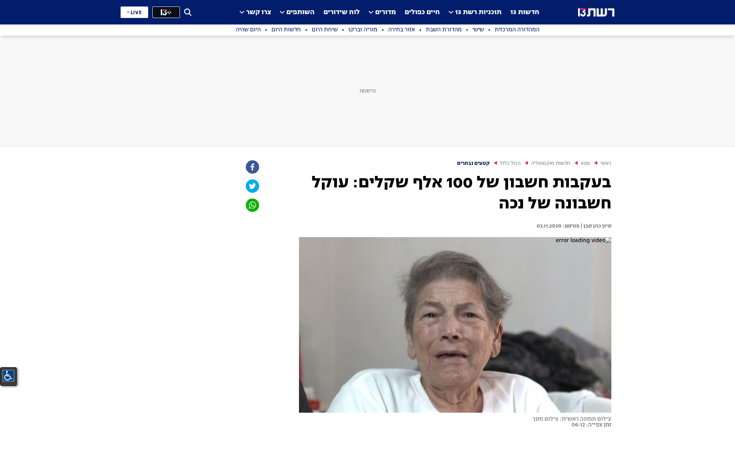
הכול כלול (510, 163)
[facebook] (252, 167)
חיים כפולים (422, 12)
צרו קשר (258, 12)
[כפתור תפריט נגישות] (8, 375)
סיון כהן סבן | (595, 226)
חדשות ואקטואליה (550, 163)
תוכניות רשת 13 (478, 12)
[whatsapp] (252, 205)
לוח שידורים (341, 12)
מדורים (385, 12)
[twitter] (252, 186)
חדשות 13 (524, 12)
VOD (585, 163)
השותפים (300, 12)
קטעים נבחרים (473, 163)
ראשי (605, 163)
